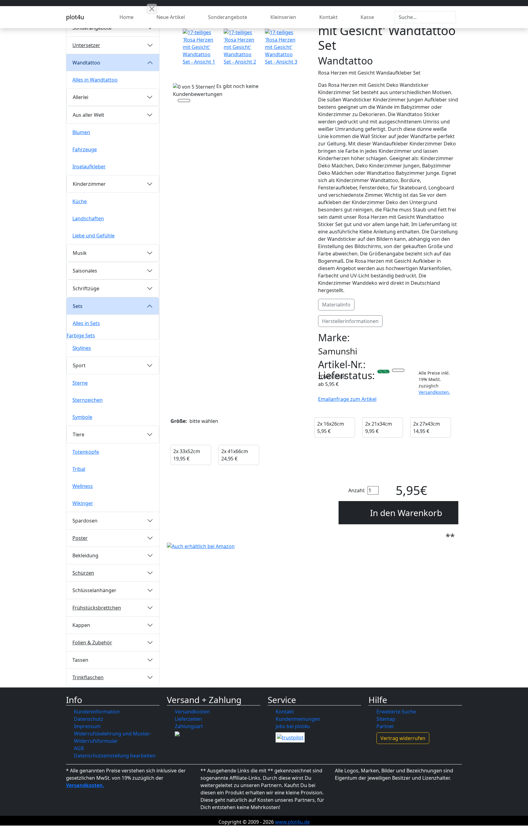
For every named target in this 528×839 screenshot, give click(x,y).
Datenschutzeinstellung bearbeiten (115, 755)
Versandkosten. (434, 392)
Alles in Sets (86, 323)
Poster (80, 538)
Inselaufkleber (89, 166)
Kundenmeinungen (298, 719)
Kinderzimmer (89, 184)
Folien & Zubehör (92, 642)
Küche (79, 201)
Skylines (81, 348)
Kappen (81, 625)
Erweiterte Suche (396, 711)
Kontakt (328, 17)
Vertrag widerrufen (402, 738)
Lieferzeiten (188, 719)
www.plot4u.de (292, 822)
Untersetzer (86, 45)
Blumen (81, 132)
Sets (77, 306)
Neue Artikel (170, 17)
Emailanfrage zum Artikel (347, 399)
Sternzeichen (87, 400)
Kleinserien (283, 17)
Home (126, 17)
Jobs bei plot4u (293, 726)
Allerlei (80, 97)
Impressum (87, 726)
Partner (385, 726)
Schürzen (83, 573)
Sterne (80, 382)
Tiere (78, 434)
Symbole (82, 417)
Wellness (82, 486)
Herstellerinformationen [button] (350, 321)
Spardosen (84, 520)
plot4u (75, 17)
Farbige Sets (81, 335)
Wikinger (82, 503)
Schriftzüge (86, 288)
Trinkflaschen (88, 677)
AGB (79, 748)
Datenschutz (88, 719)
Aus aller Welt (88, 115)
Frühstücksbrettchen (96, 607)
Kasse (367, 17)
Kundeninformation (97, 711)
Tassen (80, 660)
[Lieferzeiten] (398, 371)
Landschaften (88, 218)
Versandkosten (192, 711)
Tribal (78, 469)
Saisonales (85, 270)
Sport (79, 365)
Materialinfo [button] (336, 304)
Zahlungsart (189, 726)
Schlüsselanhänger (94, 590)
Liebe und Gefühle (93, 235)
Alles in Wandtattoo (95, 79)
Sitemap (385, 719)
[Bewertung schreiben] (184, 101)
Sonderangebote (227, 17)
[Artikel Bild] (199, 47)
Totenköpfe (85, 452)
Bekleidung (85, 555)
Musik (80, 253)
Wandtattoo (86, 62)
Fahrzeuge (84, 149)
